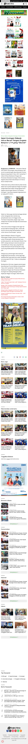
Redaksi (5, 735)
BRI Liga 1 (4, 676)
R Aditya (5, 145)
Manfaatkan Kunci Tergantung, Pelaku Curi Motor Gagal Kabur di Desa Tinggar (20, 631)
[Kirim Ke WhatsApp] (26, 357)
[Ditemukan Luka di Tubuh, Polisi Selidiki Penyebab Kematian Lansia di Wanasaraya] (7, 612)
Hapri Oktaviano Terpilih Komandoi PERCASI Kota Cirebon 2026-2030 (13, 279)
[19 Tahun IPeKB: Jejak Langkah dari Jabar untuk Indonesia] (4, 567)
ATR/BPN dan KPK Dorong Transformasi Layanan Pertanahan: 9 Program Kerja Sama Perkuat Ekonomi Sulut (17, 518)
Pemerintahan (21, 136)
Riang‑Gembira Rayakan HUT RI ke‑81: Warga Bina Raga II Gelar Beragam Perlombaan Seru (12, 290)
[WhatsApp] (18, 731)
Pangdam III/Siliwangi (20, 679)
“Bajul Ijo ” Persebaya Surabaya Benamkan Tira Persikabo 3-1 (14, 706)
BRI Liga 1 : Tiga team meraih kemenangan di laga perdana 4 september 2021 (15, 691)
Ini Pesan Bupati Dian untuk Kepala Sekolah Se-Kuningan (17, 540)
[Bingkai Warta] (8, 4)
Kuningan (22, 676)
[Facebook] (7, 731)
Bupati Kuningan (13, 676)
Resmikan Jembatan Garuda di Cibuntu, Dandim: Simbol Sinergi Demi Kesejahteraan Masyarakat (17, 560)
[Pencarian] (26, 4)
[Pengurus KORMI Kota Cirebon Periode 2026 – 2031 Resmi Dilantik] (7, 394)
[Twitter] (10, 731)
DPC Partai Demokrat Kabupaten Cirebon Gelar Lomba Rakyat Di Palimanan (12, 297)
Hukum (6, 136)
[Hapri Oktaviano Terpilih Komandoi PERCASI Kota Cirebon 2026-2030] (7, 366)
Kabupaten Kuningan (13, 136)
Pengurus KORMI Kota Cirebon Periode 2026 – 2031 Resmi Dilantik (13, 294)
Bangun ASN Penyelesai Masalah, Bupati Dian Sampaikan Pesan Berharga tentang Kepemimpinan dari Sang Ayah (14, 287)
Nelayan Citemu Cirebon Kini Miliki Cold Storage (17, 505)
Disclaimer (22, 736)
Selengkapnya (13, 523)
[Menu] (2, 4)
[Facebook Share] (14, 357)
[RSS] (21, 731)
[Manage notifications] (2, 741)
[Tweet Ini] (17, 357)
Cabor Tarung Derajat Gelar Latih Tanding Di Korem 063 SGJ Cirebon (13, 282)
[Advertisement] (14, 655)
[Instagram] (13, 731)
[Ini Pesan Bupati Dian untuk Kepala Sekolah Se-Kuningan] (4, 540)
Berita (2, 136)
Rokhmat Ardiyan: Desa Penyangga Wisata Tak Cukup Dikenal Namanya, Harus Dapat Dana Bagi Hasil (17, 553)
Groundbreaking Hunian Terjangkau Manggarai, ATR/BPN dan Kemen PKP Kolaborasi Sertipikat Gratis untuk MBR (17, 547)
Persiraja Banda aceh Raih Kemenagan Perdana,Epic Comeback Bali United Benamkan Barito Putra (15, 711)
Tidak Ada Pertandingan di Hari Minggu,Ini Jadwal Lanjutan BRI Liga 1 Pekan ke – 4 (14, 716)
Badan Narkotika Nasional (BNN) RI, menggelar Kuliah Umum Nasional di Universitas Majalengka (7, 631)
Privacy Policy (15, 736)
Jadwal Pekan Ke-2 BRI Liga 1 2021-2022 (14, 696)
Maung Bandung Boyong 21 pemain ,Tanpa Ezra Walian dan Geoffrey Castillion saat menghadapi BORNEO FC (14, 701)
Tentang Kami (7, 736)
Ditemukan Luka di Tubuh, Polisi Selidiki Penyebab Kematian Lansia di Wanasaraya (6, 618)
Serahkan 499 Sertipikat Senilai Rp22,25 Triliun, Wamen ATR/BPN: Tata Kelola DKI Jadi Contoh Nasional (17, 511)
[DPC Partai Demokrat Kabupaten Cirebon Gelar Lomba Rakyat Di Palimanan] (21, 394)
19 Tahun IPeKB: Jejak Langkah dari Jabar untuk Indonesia (17, 566)
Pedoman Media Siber (13, 735)
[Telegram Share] (23, 357)
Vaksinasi (4, 681)
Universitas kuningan (7, 679)
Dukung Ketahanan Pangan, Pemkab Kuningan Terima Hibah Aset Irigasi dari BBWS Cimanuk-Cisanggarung (18, 533)
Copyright (22, 735)
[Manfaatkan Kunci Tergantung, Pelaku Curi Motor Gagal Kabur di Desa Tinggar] (21, 625)
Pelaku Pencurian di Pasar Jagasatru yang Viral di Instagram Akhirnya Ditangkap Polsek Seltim (20, 618)
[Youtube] (15, 731)
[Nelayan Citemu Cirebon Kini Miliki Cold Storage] (4, 505)
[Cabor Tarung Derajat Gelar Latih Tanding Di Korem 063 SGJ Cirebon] (21, 366)
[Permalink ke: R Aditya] (2, 145)
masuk (8, 459)
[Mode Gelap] (24, 4)
